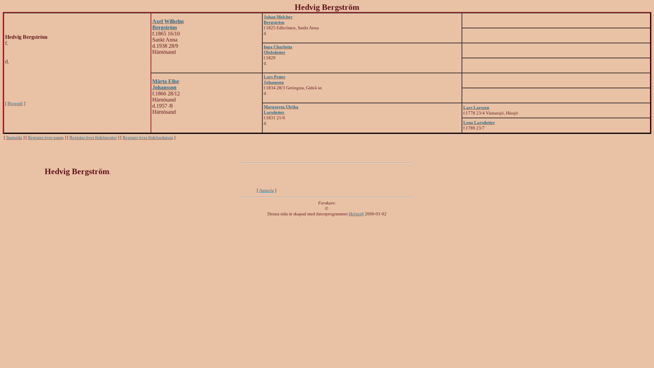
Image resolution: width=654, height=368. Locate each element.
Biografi (15, 103)
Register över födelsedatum (148, 137)
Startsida (14, 137)
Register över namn (46, 137)
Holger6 (356, 213)
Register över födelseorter (93, 137)
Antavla (266, 190)
